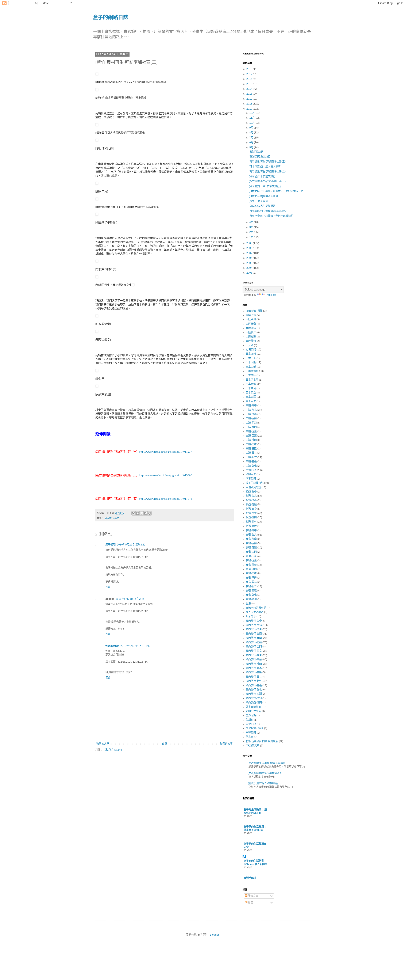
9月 (251, 127)
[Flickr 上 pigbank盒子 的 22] (96, 214)
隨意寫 (249, 736)
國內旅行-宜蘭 (254, 637)
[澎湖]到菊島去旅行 (259, 156)
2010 (249, 108)
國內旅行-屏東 (254, 655)
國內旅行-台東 (254, 629)
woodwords (112, 645)
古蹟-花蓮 (251, 422)
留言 (250, 902)
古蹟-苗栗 (251, 435)
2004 (249, 267)
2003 (249, 272)
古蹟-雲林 (251, 452)
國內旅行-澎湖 (254, 693)
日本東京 (251, 392)
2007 (249, 253)
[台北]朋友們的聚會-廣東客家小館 (267, 211)
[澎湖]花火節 (256, 151)
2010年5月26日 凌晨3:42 (131, 544)
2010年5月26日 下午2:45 (130, 598)
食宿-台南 (251, 538)
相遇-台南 (251, 500)
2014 (249, 88)
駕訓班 (249, 719)
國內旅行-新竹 (112, 518)
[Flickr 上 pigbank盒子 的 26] (96, 277)
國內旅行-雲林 (254, 676)
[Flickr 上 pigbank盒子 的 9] (96, 261)
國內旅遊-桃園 (254, 702)
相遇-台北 (251, 495)
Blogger (214, 934)
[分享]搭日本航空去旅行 (262, 176)
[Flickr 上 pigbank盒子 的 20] (96, 74)
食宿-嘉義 (251, 590)
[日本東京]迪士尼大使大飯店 (265, 166)
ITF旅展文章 (252, 745)
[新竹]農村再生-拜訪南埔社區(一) (267, 181)
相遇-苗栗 (251, 513)
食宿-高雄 (251, 573)
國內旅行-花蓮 (254, 642)
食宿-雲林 (251, 582)
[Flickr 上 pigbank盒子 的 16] (96, 386)
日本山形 (251, 366)
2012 (249, 98)
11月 (252, 117)
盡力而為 (251, 715)
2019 (249, 69)
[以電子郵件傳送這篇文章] (133, 513)
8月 (251, 132)
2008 (249, 248)
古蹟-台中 (251, 405)
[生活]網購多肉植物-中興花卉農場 (266, 763)
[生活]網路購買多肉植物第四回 (265, 773)
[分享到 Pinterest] (149, 513)
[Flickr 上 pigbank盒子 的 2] (96, 199)
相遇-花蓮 (251, 504)
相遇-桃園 (251, 517)
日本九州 (251, 353)
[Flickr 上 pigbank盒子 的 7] (96, 370)
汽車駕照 (251, 478)
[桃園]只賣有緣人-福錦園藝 (263, 783)
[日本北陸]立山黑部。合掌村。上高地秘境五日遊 (276, 191)
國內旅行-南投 (254, 650)
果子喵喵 (110, 544)
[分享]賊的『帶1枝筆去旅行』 (265, 186)
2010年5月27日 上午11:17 (135, 645)
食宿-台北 (251, 534)
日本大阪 (251, 362)
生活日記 (251, 470)
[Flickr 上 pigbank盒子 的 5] (96, 124)
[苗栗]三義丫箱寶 (258, 201)
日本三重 (251, 358)
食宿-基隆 (251, 577)
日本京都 (251, 384)
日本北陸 (251, 375)
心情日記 (251, 349)
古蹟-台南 (251, 414)
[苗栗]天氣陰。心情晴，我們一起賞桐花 (271, 215)
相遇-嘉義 (251, 526)
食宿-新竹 (251, 586)
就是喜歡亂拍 (253, 707)
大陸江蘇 (251, 328)
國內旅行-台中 (254, 620)
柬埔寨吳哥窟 (253, 487)
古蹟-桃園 (251, 439)
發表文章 (252, 895)
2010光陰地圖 (254, 310)
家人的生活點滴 (254, 612)
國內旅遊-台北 (254, 698)
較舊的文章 (226, 743)
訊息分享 (251, 616)
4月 (251, 222)
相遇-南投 (251, 508)
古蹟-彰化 (251, 465)
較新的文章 (102, 743)
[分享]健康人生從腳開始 (262, 206)
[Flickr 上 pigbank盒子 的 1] (96, 331)
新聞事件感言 (253, 711)
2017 (249, 74)
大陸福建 (251, 336)
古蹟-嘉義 (251, 461)
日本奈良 (251, 388)
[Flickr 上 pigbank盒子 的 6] (96, 140)
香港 (248, 603)
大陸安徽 (251, 323)
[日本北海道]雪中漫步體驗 (263, 196)
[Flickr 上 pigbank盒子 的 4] (96, 183)
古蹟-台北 (251, 409)
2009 (249, 243)
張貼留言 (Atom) (113, 749)
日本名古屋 (252, 379)
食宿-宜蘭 (251, 543)
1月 (251, 237)
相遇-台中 (251, 491)
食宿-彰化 (251, 594)
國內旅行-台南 (254, 633)
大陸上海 (251, 315)
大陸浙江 (251, 332)
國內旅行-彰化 (254, 689)
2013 (249, 93)
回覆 (108, 587)
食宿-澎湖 (251, 599)
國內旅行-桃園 (254, 663)
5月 (251, 147)
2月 (251, 232)
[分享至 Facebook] (145, 513)
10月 (252, 122)
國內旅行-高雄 (254, 668)
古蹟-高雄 (251, 444)
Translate (270, 294)
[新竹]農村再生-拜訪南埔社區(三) (267, 161)
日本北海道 (252, 371)
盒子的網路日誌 (110, 17)
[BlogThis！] (137, 513)
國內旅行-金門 (254, 646)
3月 (251, 227)
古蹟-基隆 (251, 448)
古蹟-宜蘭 (251, 418)
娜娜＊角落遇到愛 (256, 607)
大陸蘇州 (251, 340)
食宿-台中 (251, 530)
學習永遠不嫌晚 (254, 728)
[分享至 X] (141, 513)
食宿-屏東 (251, 560)
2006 (249, 257)
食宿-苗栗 (251, 564)
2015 (249, 84)
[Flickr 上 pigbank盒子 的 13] (96, 316)
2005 (249, 263)
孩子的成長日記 (254, 483)
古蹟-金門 (251, 427)
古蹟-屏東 (251, 431)
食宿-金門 (251, 551)
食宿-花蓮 (251, 547)
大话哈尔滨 (250, 877)
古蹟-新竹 (251, 457)
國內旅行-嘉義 (254, 685)
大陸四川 (251, 319)
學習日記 (251, 724)
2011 (249, 103)
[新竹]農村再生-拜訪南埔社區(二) (267, 171)
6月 (251, 142)
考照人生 (251, 474)
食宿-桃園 (251, 569)
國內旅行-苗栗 (254, 659)
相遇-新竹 (251, 521)
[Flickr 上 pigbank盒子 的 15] (96, 89)
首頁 (164, 743)
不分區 (249, 345)
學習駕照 (251, 732)
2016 (249, 78)
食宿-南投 (251, 556)
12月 (252, 112)
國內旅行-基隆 (254, 672)
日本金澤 (251, 396)
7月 (251, 137)
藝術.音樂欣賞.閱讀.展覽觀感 (262, 741)
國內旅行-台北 (254, 625)
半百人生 (251, 401)
